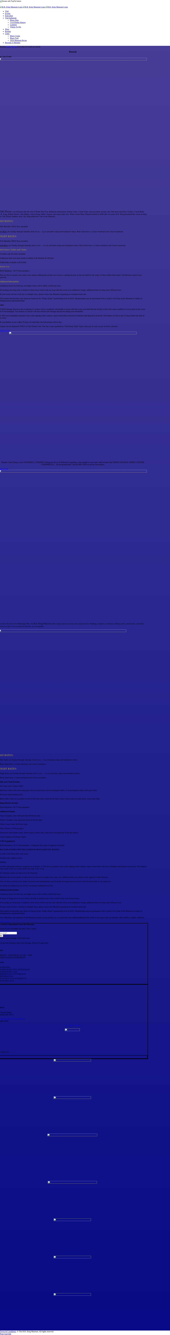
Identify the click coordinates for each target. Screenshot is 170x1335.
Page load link (5, 1334)
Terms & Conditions (8, 1332)
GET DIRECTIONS (72, 1025)
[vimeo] (0, 1057)
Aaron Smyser (11, 47)
